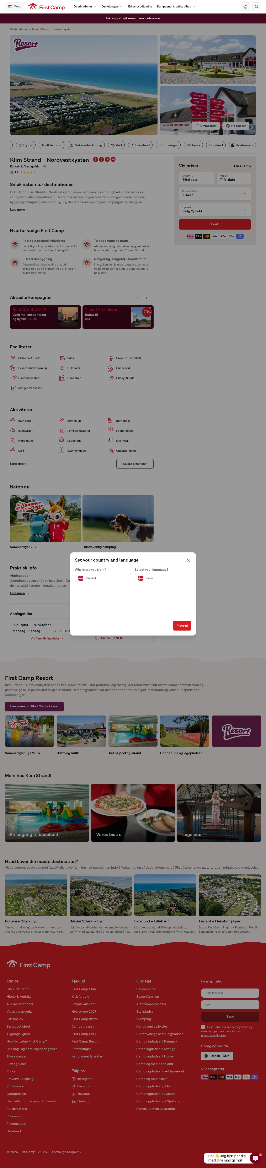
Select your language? (151, 570)
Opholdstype (110, 6)
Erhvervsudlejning (140, 6)
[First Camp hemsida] (46, 6)
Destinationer (83, 6)
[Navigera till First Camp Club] (245, 6)
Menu (17, 6)
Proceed (182, 625)
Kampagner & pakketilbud (174, 6)
